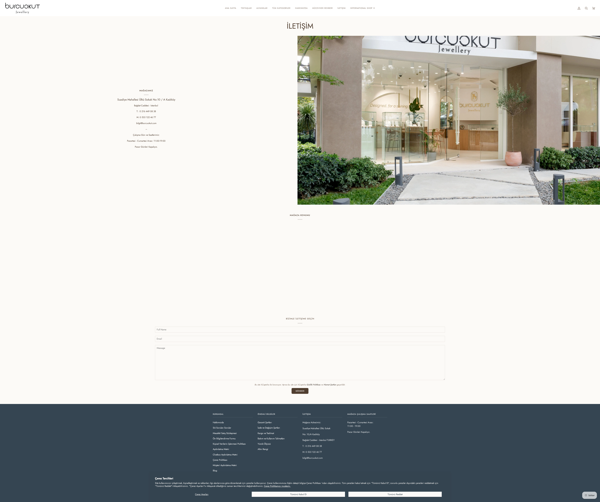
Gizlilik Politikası (313, 384)
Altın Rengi (263, 449)
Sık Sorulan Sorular (222, 427)
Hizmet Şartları (330, 384)
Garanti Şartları (265, 422)
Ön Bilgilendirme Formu (224, 438)
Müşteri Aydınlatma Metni (225, 465)
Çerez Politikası (220, 460)
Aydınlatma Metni (221, 449)
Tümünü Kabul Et (298, 494)
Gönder (300, 391)
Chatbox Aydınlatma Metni (225, 454)
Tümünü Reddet (395, 494)
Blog (215, 470)
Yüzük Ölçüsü (264, 443)
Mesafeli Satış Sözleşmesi (225, 433)
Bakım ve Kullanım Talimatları (271, 438)
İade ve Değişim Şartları (269, 427)
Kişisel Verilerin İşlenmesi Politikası (229, 443)
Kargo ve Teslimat (266, 433)
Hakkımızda (218, 422)
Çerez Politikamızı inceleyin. (277, 486)
